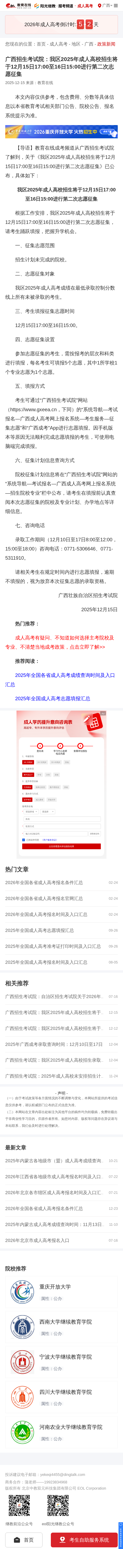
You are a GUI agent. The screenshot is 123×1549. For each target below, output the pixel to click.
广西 (88, 43)
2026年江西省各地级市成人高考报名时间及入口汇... (57, 1176)
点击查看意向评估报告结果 (61, 846)
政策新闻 (106, 43)
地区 (76, 43)
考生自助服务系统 (89, 1540)
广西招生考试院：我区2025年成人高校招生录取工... (57, 1060)
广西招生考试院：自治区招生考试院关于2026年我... (57, 996)
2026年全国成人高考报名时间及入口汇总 (46, 914)
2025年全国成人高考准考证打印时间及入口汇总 (53, 946)
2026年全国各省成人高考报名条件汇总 (44, 882)
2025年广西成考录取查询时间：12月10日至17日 (54, 1044)
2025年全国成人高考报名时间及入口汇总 (46, 962)
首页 (41, 43)
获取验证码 (94, 834)
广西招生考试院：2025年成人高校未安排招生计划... (57, 1076)
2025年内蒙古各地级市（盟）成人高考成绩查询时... (57, 1160)
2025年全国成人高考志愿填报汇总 (52, 698)
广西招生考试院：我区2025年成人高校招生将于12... (57, 1012)
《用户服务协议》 (49, 840)
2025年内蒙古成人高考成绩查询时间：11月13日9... (56, 1224)
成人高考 (59, 43)
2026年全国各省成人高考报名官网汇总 (44, 898)
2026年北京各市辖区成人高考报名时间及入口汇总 (55, 1192)
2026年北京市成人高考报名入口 (37, 1240)
